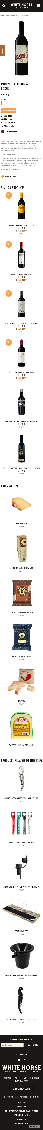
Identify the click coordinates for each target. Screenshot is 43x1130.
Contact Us (21, 1123)
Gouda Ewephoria (21, 523)
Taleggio (21, 700)
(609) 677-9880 (21, 1080)
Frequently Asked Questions (21, 1111)
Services (21, 1107)
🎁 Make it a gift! (9, 176)
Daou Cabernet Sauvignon (21, 274)
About (21, 1102)
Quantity (4, 99)
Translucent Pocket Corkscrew (21, 842)
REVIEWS (3, 50)
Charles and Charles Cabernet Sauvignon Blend (21, 421)
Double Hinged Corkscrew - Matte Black (21, 1019)
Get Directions (21, 1089)
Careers (21, 1119)
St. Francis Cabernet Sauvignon (21, 372)
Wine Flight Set (21, 931)
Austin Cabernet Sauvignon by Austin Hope (21, 323)
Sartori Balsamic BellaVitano (21, 568)
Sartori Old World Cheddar (21, 656)
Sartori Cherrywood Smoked (21, 612)
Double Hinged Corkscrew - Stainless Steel (21, 798)
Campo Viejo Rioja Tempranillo (21, 225)
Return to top (34, 1127)
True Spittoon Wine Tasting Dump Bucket (21, 975)
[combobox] (3, 6)
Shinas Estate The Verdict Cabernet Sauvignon (21, 468)
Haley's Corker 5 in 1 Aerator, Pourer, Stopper (21, 886)
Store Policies (21, 1115)
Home (2, 15)
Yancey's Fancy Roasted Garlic (21, 745)
